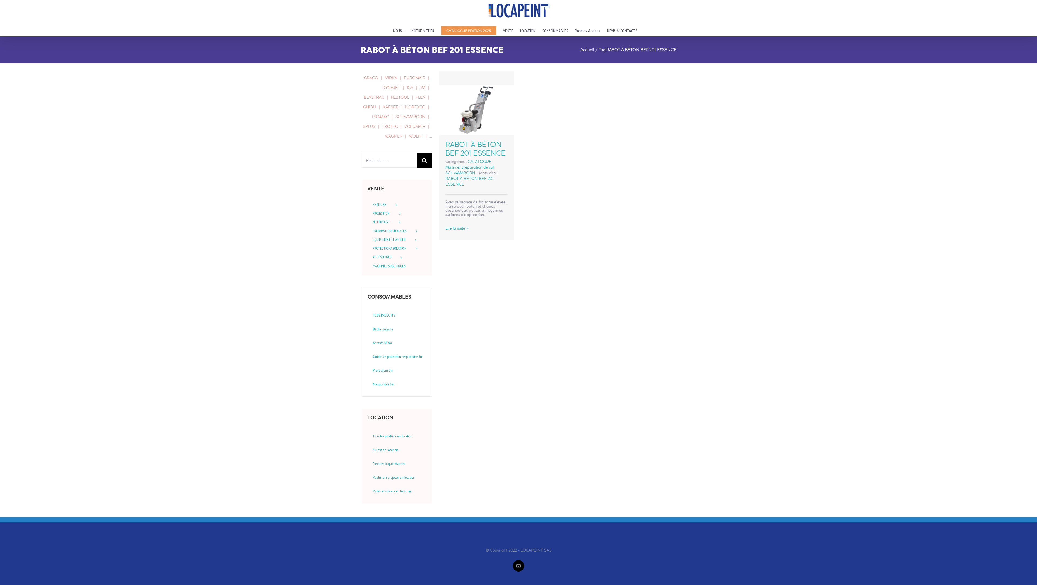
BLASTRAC (374, 97)
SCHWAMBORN (460, 172)
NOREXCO (415, 107)
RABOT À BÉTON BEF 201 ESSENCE (476, 110)
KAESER (391, 107)
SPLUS (369, 126)
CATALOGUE (479, 161)
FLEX (420, 97)
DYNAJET (391, 87)
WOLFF (416, 136)
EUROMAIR (414, 78)
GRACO (371, 78)
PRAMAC (380, 116)
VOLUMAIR (414, 126)
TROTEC (390, 126)
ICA (410, 87)
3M (422, 87)
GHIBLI (369, 107)
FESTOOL (400, 97)
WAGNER (393, 136)
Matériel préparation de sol (469, 167)
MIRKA (391, 78)
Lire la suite (455, 228)
